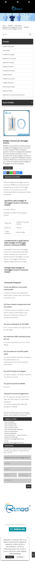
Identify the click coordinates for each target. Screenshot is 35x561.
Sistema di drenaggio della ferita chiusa (14, 440)
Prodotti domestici (8, 83)
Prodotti (10, 25)
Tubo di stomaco (22, 435)
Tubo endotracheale (10, 424)
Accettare (20, 557)
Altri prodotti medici (9, 87)
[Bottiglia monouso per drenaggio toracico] (16, 123)
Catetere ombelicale (10, 433)
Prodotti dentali (7, 75)
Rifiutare (9, 557)
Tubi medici (18, 25)
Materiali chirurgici (8, 62)
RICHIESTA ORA (19, 529)
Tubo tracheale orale (10, 426)
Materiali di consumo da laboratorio (13, 95)
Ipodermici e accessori (9, 58)
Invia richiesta (7, 168)
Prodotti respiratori (8, 46)
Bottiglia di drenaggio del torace (12, 27)
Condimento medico (9, 71)
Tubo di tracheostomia (11, 431)
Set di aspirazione (9, 435)
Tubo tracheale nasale (11, 427)
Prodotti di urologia (8, 54)
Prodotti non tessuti (9, 79)
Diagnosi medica (8, 91)
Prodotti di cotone (8, 66)
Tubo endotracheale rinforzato (13, 429)
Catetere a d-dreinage (11, 437)
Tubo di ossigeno (9, 422)
